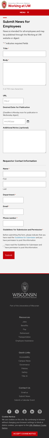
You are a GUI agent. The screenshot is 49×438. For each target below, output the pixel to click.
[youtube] (24, 412)
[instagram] (40, 412)
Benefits (24, 325)
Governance (25, 364)
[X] (17, 412)
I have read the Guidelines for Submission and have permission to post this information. (23, 246)
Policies (24, 368)
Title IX (24, 376)
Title (6, 48)
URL (5, 95)
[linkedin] (32, 412)
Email (6, 206)
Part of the (24, 306)
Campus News (25, 361)
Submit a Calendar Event (24, 400)
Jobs (24, 321)
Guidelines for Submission (25, 237)
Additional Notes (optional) (16, 127)
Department (9, 194)
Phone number (10, 218)
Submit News (24, 396)
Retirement (24, 333)
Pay (24, 329)
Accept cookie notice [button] (24, 434)
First (5, 179)
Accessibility (24, 357)
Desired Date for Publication (16, 107)
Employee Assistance (25, 340)
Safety (24, 372)
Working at (19, 6)
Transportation (24, 337)
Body (6, 60)
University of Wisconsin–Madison (19, 3)
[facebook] (9, 412)
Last (5, 189)
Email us (24, 392)
